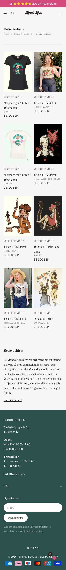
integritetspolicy (33, 530)
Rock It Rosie (13, 97)
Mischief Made (44, 97)
